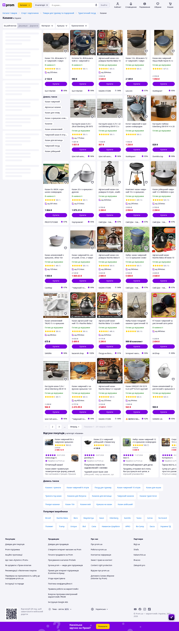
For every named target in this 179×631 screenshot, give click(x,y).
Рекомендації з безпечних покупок (21, 570)
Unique (73, 526)
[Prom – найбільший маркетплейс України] (8, 5)
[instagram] (144, 609)
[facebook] (140, 609)
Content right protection (101, 565)
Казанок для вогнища (102, 496)
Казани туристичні (148, 496)
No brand (162, 518)
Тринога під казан (53, 496)
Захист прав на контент (101, 560)
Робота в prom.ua (99, 549)
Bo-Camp (140, 526)
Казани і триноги (53, 487)
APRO (127, 526)
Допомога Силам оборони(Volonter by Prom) (102, 577)
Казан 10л (69, 504)
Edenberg (114, 518)
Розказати (102, 626)
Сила (94, 526)
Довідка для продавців (58, 544)
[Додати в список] (65, 51)
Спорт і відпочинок (30, 13)
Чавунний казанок (125, 496)
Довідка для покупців (14, 544)
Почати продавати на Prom (60, 555)
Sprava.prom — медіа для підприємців (65, 565)
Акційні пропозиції (13, 555)
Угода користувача (56, 578)
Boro (76, 518)
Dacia (152, 526)
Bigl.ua (137, 544)
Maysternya (88, 518)
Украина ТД (165, 526)
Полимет (49, 526)
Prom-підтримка (12, 549)
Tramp (62, 526)
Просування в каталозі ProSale (62, 560)
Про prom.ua (96, 544)
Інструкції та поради (14, 583)
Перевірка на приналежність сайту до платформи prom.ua (22, 577)
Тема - (58, 609)
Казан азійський (125, 504)
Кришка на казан (104, 504)
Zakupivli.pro (139, 565)
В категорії (40, 5)
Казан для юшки (153, 487)
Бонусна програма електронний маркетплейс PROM (62, 595)
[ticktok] (149, 609)
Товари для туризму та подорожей (58, 13)
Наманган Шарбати (111, 526)
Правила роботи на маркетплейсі (63, 589)
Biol (84, 526)
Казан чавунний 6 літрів (78, 487)
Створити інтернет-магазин (60, 549)
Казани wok (85, 504)
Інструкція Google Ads (58, 602)
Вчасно (137, 560)
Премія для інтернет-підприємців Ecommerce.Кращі (63, 571)
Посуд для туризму (103, 487)
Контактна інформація (101, 555)
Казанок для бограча (76, 496)
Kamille (127, 518)
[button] (56, 84)
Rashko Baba (62, 518)
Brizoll (48, 518)
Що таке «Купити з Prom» (16, 560)
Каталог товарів (10, 13)
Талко (138, 518)
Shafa (136, 549)
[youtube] (135, 609)
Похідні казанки (52, 504)
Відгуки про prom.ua (100, 570)
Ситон (150, 518)
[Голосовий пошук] (96, 5)
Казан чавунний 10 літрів (128, 487)
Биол (101, 518)
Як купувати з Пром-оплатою (18, 565)
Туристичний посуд (87, 13)
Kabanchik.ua (140, 555)
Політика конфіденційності (60, 583)
